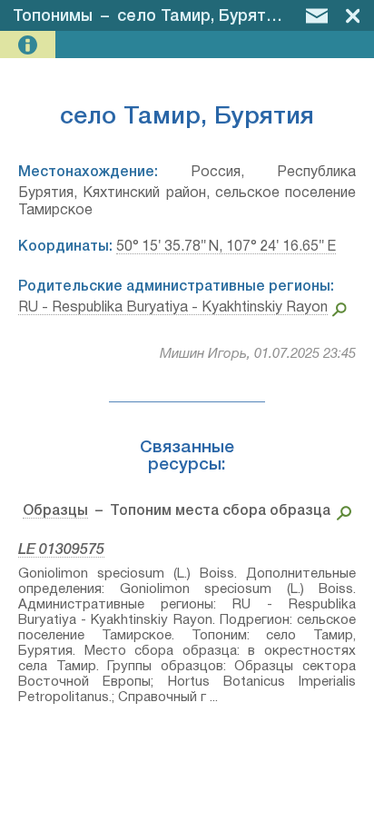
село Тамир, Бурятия (200, 16)
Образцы (55, 511)
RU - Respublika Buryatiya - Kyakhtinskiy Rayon (173, 308)
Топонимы (53, 16)
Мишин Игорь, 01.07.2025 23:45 (258, 354)
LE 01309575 (61, 550)
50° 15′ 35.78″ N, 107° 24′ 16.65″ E (226, 247)
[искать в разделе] (340, 511)
